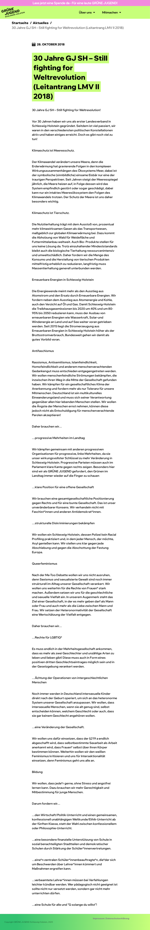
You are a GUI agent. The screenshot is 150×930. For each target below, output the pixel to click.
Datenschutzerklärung (117, 918)
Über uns (85, 12)
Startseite (20, 23)
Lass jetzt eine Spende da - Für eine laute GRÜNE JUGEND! (75, 3)
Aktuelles (40, 23)
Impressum (98, 918)
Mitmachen (110, 12)
